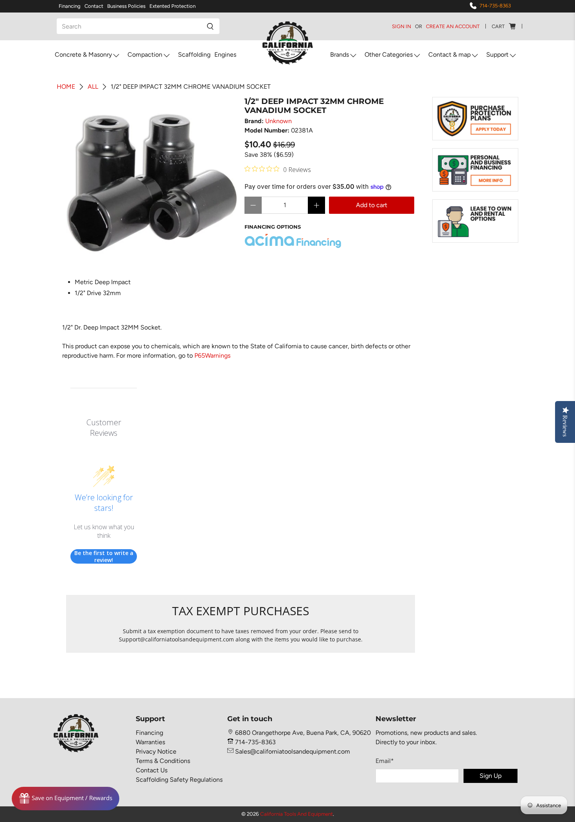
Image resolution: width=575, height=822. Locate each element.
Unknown (278, 121)
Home (66, 87)
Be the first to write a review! (103, 556)
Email (385, 761)
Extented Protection (172, 6)
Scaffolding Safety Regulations (179, 779)
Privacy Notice (156, 751)
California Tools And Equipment (296, 814)
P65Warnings (212, 355)
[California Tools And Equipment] (287, 43)
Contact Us (151, 770)
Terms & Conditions (163, 761)
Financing (70, 6)
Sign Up (490, 775)
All (93, 87)
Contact (93, 6)
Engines (225, 54)
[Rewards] (65, 798)
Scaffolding (194, 54)
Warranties (150, 742)
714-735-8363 (495, 6)
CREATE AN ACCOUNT (453, 26)
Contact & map (449, 54)
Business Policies (126, 6)
